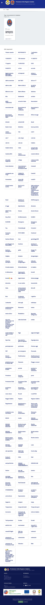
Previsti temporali (20, 376)
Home (4, 9)
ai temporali (21, 73)
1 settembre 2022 (34, 53)
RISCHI (7, 418)
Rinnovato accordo (33, 412)
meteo (32, 307)
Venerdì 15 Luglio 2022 (34, 525)
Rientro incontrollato (21, 412)
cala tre (7, 143)
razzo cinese (8, 394)
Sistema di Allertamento (21, 477)
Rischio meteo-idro (35, 432)
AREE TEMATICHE (8, 101)
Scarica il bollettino (7, 457)
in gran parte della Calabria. (21, 272)
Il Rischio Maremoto (33, 261)
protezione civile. (8, 388)
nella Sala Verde (22, 320)
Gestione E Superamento (34, 244)
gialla (19, 250)
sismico (33, 470)
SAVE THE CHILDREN (21, 451)
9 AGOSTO (8, 68)
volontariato (21, 537)
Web (32, 543)
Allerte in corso (9, 91)
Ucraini (33, 520)
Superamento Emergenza (34, 496)
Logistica (33, 296)
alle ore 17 (33, 80)
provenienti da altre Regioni (34, 388)
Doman (20, 211)
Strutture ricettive (20, 490)
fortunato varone (7, 233)
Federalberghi (21, 228)
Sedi (32, 457)
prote (32, 375)
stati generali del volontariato (35, 483)
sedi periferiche (9, 463)
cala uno (20, 143)
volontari (33, 531)
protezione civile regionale (35, 382)
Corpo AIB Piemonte (20, 180)
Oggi (19, 333)
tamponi (20, 502)
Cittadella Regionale (7, 160)
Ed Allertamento (22, 217)
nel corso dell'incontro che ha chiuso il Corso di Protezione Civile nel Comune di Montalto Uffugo (9, 324)
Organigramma (35, 340)
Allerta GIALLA (22, 85)
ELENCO (33, 217)
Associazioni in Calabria (34, 108)
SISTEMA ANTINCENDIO (9, 477)
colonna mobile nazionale (35, 160)
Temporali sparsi (35, 507)
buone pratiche (35, 127)
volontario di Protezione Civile (9, 544)
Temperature (8, 507)
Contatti (33, 173)
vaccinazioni (21, 525)
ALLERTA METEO (33, 86)
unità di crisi (8, 525)
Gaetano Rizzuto (9, 239)
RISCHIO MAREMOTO (8, 432)
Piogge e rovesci (35, 362)
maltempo (33, 302)
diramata (33, 206)
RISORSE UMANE (20, 445)
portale (20, 368)
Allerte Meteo (21, 91)
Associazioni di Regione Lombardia (22, 109)
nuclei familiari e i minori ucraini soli (9, 334)
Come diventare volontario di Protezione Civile (22, 167)
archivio (33, 96)
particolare (21, 346)
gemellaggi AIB (35, 239)
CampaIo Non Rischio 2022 (34, 148)
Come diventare (9, 166)
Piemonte (20, 362)
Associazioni (34, 101)
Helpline (7, 256)
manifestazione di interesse (9, 308)
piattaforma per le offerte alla (9, 362)
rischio (20, 418)
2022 (32, 63)
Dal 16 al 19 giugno (21, 186)
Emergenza (21, 222)
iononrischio (34, 283)
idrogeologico (34, 256)
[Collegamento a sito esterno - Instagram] (28, 585)
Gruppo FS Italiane (33, 250)
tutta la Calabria (35, 512)
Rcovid (20, 394)
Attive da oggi (34, 115)
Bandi (32, 122)
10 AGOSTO (8, 58)
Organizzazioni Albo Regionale (9, 31)
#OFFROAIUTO (22, 52)
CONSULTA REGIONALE (21, 173)
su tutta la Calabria (33, 490)
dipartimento (21, 206)
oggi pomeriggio (35, 333)
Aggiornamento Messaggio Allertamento (9, 74)
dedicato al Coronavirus (21, 200)
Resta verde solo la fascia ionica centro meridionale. (34, 405)
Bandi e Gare (8, 127)
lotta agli (20, 302)
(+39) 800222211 (26, 577)
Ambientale (21, 96)
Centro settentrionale (22, 154)
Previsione (8, 375)
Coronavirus (8, 179)
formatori (33, 228)
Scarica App (34, 451)
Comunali (33, 166)
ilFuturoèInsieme (22, 267)
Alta (6, 96)
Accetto (20, 601)
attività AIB (21, 122)
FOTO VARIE (21, 233)
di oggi (7, 206)
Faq (6, 228)
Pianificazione (21, 356)
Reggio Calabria (9, 399)
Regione (20, 399)
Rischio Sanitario (20, 438)
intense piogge (35, 278)
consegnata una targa (9, 173)
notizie (33, 320)
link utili (33, 288)
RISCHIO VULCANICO (8, 445)
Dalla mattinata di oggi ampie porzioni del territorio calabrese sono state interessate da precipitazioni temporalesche (35, 190)
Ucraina (20, 520)
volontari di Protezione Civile (9, 538)
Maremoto (21, 307)
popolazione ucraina (8, 368)
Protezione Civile (9, 381)
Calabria (33, 143)
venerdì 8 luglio (9, 531)
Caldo (19, 148)
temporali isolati (22, 507)
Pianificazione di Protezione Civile (35, 356)
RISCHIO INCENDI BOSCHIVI (7, 425)
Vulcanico (20, 543)
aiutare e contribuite (34, 73)
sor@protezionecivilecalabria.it (9, 587)
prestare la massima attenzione (34, 369)
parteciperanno (9, 346)
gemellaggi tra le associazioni (9, 244)
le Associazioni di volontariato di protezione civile (22, 289)
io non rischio (21, 283)
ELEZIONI (7, 222)
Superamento (21, 496)
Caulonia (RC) (8, 154)
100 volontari (21, 58)
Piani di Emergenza (8, 356)
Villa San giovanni (20, 532)
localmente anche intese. (21, 297)
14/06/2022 (21, 63)
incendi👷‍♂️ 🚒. (9, 278)
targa (32, 502)
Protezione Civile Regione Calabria (25, 2)
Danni (6, 200)
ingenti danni (21, 278)
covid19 (33, 179)
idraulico (20, 256)
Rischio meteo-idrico (22, 432)
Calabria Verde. (9, 148)
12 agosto (8, 63)
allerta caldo (8, 85)
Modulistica (21, 313)
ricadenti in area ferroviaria (9, 412)
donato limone (34, 211)
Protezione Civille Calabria (21, 388)
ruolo (32, 445)
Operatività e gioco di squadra (22, 340)
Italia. (6, 288)
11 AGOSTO (34, 58)
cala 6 (32, 132)
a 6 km (20, 68)
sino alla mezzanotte (21, 471)
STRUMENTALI (9, 490)
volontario (33, 537)
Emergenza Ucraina (34, 222)
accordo (33, 68)
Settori (7, 470)
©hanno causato (9, 52)
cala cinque (21, 138)
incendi (33, 272)
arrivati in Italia (22, 101)
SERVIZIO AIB (34, 463)
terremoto (8, 512)
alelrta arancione (9, 80)
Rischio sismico (35, 438)
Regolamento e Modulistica (22, 404)
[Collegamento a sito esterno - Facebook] (24, 585)
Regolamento (8, 403)
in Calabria (33, 267)
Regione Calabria (35, 399)
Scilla (19, 457)
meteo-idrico (8, 313)
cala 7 (6, 138)
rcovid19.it (34, 394)
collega (20, 160)
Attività (7, 122)
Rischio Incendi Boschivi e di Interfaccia (22, 425)
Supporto (7, 502)
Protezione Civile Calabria (22, 382)
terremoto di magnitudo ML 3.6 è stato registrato (22, 513)
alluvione (33, 91)
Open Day (7, 340)
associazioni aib (9, 107)
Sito (32, 476)
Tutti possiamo (9, 520)
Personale (33, 351)
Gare (19, 239)
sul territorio (8, 496)
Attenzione (21, 115)
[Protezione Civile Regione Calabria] (10, 2)
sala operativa (9, 451)
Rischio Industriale (33, 424)
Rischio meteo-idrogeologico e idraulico (9, 439)
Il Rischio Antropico (7, 261)
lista (6, 296)
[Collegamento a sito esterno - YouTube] (26, 585)
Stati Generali (21, 483)
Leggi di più (7, 38)
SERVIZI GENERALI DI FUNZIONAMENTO (23, 464)
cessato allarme (35, 154)
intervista (7, 283)
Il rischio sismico (9, 267)
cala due (33, 138)
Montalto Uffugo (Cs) (34, 314)
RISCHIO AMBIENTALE (34, 418)
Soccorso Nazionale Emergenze (8, 484)
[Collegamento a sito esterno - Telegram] (30, 585)
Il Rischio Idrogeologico (21, 261)
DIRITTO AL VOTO (8, 211)
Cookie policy (26, 601)
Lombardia (8, 302)
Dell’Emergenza (35, 200)
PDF (6, 351)
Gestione (20, 244)
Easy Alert (8, 217)
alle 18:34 (20, 80)
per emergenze (22, 351)
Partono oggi (34, 346)
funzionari (33, 233)
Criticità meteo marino (9, 186)
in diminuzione (9, 272)
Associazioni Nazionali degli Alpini (9, 116)
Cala (19, 132)
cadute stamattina (8, 132)
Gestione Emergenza (8, 250)
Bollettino (20, 127)
